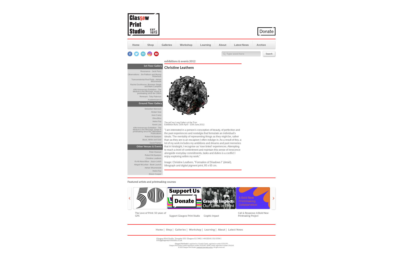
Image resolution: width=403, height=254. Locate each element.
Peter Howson (155, 152)
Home (135, 45)
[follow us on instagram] (149, 56)
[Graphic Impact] (219, 198)
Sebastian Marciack (153, 109)
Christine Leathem (153, 158)
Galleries (167, 45)
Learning (205, 45)
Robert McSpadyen (153, 137)
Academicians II (154, 100)
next (273, 198)
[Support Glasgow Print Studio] (184, 198)
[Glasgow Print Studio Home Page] (144, 37)
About (222, 45)
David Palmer (155, 143)
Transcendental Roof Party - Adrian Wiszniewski (146, 80)
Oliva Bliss (156, 118)
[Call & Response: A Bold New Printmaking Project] (253, 198)
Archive (261, 45)
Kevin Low (156, 125)
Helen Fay (157, 121)
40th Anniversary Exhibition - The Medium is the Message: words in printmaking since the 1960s (147, 91)
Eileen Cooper (155, 174)
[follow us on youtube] (156, 56)
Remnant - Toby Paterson (150, 97)
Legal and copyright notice (204, 247)
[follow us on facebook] (130, 56)
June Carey (156, 115)
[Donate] (266, 35)
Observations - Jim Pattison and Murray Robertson (144, 75)
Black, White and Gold (151, 140)
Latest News (241, 45)
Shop (150, 45)
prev (129, 198)
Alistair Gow (156, 112)
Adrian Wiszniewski (153, 168)
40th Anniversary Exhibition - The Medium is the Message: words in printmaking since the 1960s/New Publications (147, 130)
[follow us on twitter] (136, 56)
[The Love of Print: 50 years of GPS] (150, 198)
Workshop (186, 45)
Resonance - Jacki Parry (150, 71)
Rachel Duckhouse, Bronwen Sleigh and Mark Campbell (145, 85)
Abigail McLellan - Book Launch (147, 165)
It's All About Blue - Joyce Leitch (148, 161)
